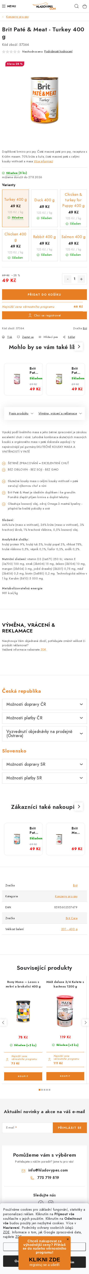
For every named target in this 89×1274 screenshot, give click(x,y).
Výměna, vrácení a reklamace (57, 413)
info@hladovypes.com (48, 1170)
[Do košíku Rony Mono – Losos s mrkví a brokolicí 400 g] (23, 1076)
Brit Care (72, 918)
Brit (85, 328)
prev (3, 1022)
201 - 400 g (69, 929)
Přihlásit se (70, 1128)
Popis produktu (18, 413)
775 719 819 (48, 1177)
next (85, 1022)
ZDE (6, 1232)
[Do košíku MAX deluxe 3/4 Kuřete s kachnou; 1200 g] (65, 1076)
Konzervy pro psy (66, 896)
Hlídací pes (51, 337)
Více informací (43, 161)
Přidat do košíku (44, 295)
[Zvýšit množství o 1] (81, 279)
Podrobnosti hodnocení (58, 51)
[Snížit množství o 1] (67, 279)
